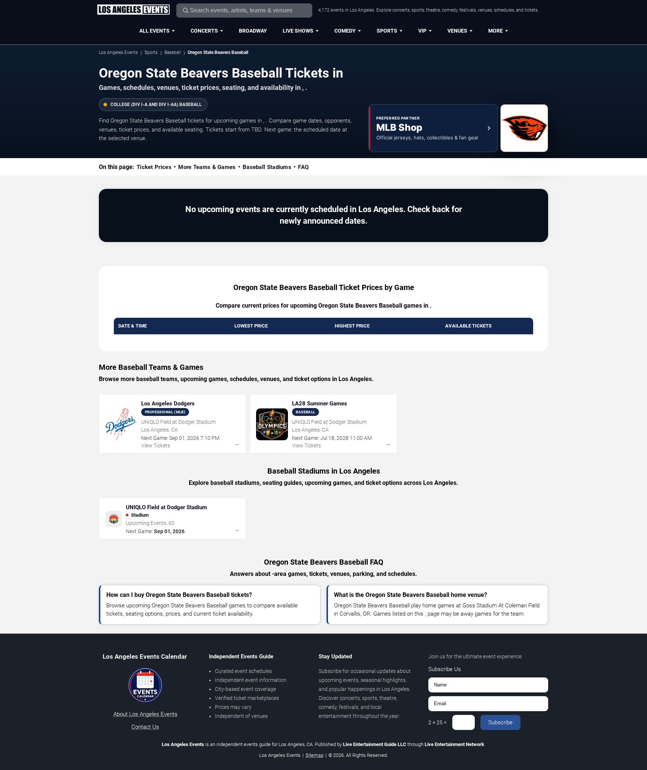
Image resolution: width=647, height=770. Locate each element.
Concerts (204, 31)
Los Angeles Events (118, 52)
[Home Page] (133, 10)
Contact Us (145, 727)
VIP (422, 31)
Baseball (172, 52)
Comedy (345, 31)
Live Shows (298, 31)
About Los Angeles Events (145, 714)
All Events (154, 31)
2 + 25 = (437, 722)
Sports (387, 31)
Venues (457, 31)
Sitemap (315, 755)
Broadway (253, 31)
